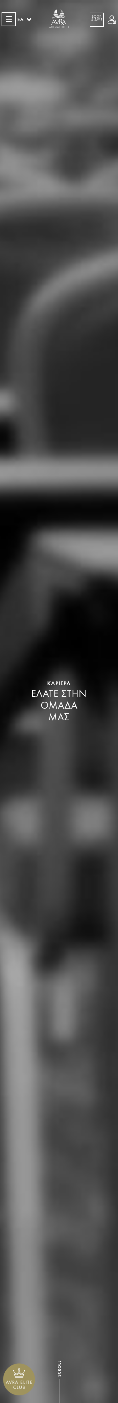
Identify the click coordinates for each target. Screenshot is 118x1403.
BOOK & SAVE (97, 18)
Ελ (20, 19)
